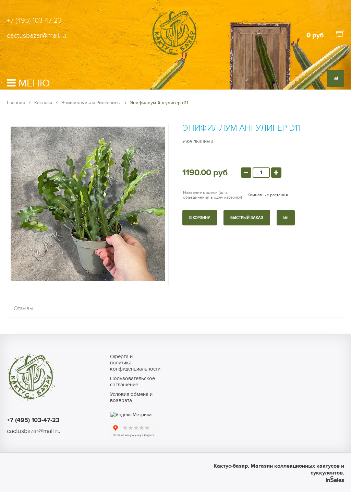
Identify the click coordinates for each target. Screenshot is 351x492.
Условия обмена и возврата (131, 397)
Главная (16, 103)
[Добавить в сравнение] (286, 217)
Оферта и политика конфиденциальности (132, 362)
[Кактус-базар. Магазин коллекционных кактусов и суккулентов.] (175, 56)
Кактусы (42, 103)
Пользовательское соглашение (132, 381)
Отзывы (23, 308)
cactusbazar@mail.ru (36, 36)
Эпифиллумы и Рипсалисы (90, 103)
